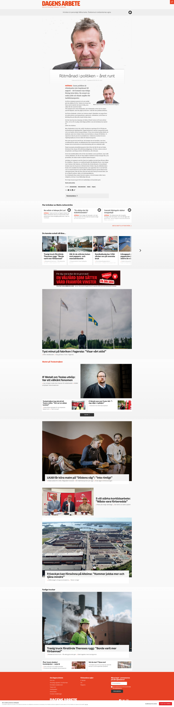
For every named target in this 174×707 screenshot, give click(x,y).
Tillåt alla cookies (165, 703)
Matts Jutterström (82, 186)
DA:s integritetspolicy (117, 688)
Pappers (93, 186)
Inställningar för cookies (151, 703)
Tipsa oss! (53, 687)
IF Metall (82, 680)
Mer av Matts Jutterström (121, 225)
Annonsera (53, 691)
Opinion (88, 186)
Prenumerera (117, 691)
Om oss (52, 680)
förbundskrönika (73, 186)
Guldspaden (53, 689)
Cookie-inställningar (56, 694)
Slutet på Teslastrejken (52, 362)
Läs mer (86, 704)
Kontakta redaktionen (56, 685)
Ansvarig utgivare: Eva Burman (59, 682)
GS (81, 682)
